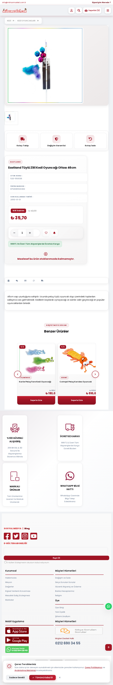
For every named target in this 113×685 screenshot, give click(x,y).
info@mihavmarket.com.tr (14, 2)
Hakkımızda (10, 577)
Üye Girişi (59, 607)
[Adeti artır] (30, 233)
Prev (17, 374)
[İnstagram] (25, 538)
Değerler (9, 586)
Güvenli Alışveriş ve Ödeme (68, 586)
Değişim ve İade (63, 577)
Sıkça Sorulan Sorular (65, 582)
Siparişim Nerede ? (101, 2)
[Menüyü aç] (108, 10)
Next (95, 374)
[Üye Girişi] (71, 10)
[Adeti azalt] (14, 233)
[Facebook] (8, 538)
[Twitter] (17, 538)
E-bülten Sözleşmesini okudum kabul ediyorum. (28, 562)
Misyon (8, 582)
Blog (27, 528)
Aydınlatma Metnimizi (25, 670)
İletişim (58, 595)
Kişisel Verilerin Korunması (17, 591)
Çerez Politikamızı (93, 667)
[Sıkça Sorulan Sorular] (79, 633)
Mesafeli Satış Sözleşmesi (17, 595)
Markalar (9, 599)
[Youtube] (34, 538)
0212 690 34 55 (67, 643)
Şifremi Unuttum (62, 616)
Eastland (15, 162)
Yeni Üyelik (60, 612)
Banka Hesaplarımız (64, 591)
